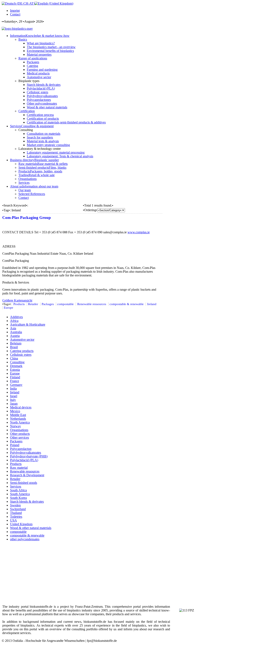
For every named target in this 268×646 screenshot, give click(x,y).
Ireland (151, 304)
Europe (8, 307)
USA (13, 520)
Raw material (19, 467)
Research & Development (27, 475)
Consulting (17, 362)
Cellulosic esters (20, 354)
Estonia (15, 369)
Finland (15, 377)
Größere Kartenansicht (17, 300)
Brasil (14, 347)
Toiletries (16, 516)
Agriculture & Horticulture (27, 324)
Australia (16, 332)
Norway (15, 426)
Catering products (22, 351)
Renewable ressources (91, 304)
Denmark (16, 366)
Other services (19, 437)
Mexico (15, 411)
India (13, 388)
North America (20, 422)
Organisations (19, 430)
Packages (48, 304)
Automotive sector (22, 339)
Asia (13, 328)
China (14, 358)
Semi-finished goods (23, 482)
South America (20, 494)
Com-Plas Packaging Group (26, 217)
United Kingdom (21, 524)
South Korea (18, 498)
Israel (13, 396)
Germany (16, 385)
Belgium (15, 343)
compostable (65, 304)
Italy (13, 400)
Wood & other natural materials (30, 528)
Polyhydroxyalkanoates (25, 452)
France (14, 381)
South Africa (18, 490)
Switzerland (18, 509)
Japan (14, 403)
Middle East (18, 415)
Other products (20, 433)
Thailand (16, 513)
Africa (14, 320)
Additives (16, 317)
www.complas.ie (139, 232)
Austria (15, 336)
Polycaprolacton (20, 449)
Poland (14, 445)
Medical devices (20, 407)
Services (15, 486)
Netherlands (18, 418)
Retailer (33, 304)
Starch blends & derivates (27, 501)
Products (19, 304)
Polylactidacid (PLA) (24, 460)
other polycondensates (24, 539)
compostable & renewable (127, 304)
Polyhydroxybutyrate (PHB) (29, 456)
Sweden (15, 505)
